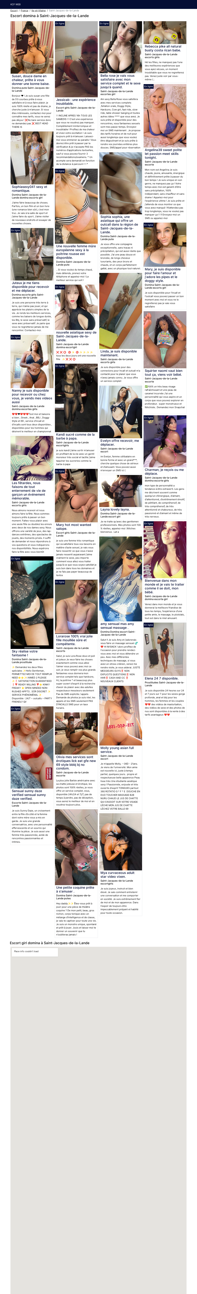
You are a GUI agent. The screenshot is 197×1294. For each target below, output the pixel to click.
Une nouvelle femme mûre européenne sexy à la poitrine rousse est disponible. (76, 252)
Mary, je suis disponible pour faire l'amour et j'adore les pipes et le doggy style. (163, 275)
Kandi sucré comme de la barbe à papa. (75, 436)
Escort (14, 10)
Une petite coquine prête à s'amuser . (75, 889)
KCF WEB (15, 4)
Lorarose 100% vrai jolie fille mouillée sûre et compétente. (74, 640)
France (24, 10)
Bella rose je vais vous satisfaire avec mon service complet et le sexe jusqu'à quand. (121, 81)
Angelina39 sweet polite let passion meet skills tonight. (163, 153)
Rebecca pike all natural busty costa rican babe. (163, 48)
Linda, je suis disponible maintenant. (119, 353)
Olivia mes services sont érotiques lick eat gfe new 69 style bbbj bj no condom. (76, 762)
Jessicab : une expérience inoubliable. (76, 101)
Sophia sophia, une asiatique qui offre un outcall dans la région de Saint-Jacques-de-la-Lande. (119, 224)
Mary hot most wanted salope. (73, 527)
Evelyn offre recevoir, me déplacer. (120, 442)
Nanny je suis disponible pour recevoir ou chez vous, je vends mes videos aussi (32, 396)
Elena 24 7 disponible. (162, 678)
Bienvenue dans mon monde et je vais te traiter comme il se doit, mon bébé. (164, 586)
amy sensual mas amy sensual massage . (117, 626)
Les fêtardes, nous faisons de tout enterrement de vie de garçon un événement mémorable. (29, 490)
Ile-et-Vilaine (39, 10)
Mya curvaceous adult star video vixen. (118, 875)
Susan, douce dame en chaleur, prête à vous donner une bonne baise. (31, 80)
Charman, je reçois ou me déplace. (164, 471)
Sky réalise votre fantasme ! (25, 653)
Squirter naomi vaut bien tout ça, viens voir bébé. (163, 372)
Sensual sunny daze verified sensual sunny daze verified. (29, 795)
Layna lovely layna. (115, 509)
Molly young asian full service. (117, 750)
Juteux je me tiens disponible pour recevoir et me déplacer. (30, 286)
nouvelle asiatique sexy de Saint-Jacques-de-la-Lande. (76, 336)
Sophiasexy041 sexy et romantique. (29, 189)
